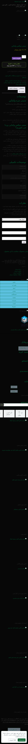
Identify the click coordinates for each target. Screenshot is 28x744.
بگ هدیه (10, 80)
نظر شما (23, 221)
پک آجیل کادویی (12, 4)
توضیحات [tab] (21, 88)
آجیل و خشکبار (19, 4)
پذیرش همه (21, 740)
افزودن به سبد (16, 58)
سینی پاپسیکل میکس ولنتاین (19, 153)
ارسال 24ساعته (17, 80)
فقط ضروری (12, 740)
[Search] (2, 404)
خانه (25, 4)
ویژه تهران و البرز (8, 82)
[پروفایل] (26, 338)
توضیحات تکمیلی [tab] (13, 88)
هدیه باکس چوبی (17, 82)
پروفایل (24, 342)
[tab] (20, 413)
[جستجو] (26, 356)
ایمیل (24, 236)
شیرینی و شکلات (15, 75)
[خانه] (26, 377)
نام (25, 230)
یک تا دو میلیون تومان (21, 84)
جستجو (25, 361)
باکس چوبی (4, 4)
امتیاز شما (23, 217)
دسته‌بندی (24, 371)
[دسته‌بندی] (26, 367)
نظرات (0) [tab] (21, 91)
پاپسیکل (24, 77)
